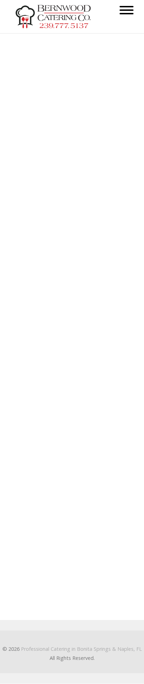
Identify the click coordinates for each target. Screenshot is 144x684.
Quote (82, 244)
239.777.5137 (25, 560)
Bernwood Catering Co (36, 488)
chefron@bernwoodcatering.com (48, 533)
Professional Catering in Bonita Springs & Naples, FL (81, 649)
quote (80, 71)
